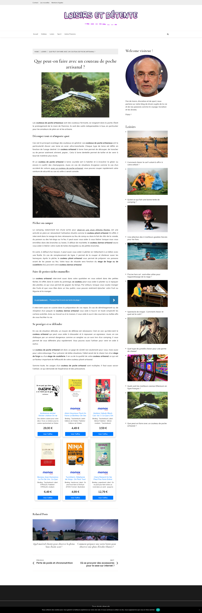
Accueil (35, 34)
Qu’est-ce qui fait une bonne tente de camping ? (143, 200)
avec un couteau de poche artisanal (67, 168)
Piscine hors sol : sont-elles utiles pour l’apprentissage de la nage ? (143, 275)
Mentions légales (57, 3)
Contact (35, 3)
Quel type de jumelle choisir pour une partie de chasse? (146, 349)
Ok (158, 610)
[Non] (199, 610)
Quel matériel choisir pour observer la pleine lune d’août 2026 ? (54, 545)
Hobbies (44, 34)
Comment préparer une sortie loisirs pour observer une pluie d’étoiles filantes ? (96, 545)
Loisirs (52, 34)
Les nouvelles (44, 3)
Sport (59, 34)
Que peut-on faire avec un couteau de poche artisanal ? (147, 424)
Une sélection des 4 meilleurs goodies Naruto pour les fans (147, 238)
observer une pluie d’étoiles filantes (93, 230)
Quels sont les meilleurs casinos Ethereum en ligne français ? (147, 387)
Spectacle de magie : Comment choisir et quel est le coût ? (145, 312)
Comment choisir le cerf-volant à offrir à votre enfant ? (145, 163)
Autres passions (70, 34)
